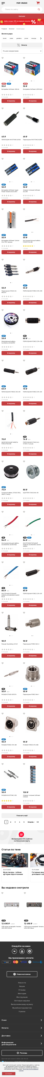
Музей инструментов (22, 1008)
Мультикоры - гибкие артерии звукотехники (13, 873)
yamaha (18, 38)
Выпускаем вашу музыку (22, 1004)
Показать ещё (22, 816)
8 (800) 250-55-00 (22, 1059)
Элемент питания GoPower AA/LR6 (31, 190)
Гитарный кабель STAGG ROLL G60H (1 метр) (11, 493)
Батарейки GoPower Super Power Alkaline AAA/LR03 (10, 190)
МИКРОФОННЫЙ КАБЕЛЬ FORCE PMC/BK (10, 443)
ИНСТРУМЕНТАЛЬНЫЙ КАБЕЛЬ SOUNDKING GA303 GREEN (32, 544)
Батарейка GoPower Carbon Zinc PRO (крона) (10, 241)
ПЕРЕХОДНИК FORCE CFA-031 (32, 593)
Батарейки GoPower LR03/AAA (32, 89)
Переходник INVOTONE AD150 (32, 140)
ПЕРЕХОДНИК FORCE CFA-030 (32, 291)
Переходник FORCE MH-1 (31, 694)
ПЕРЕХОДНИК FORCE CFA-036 (32, 341)
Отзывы (21, 990)
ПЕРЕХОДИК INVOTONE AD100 (11, 140)
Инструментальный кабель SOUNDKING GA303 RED (10, 544)
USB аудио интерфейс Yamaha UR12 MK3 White (11, 927)
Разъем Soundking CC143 (10, 644)
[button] (3, 38)
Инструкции (22, 997)
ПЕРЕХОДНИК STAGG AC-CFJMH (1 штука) (31, 443)
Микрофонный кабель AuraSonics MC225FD (8, 342)
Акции (22, 986)
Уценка (22, 1011)
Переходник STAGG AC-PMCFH (9, 291)
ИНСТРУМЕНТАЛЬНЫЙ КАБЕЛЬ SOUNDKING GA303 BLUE (10, 595)
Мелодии (22, 993)
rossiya (33, 38)
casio (11, 38)
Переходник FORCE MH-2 (31, 644)
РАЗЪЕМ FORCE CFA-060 (30, 745)
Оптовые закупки (22, 1001)
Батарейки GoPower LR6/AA (10, 89)
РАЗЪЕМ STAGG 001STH (9, 694)
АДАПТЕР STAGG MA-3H (30, 493)
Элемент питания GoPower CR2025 (31, 796)
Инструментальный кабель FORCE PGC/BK (31, 241)
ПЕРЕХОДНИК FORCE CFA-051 (11, 392)
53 (38, 822)
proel (26, 38)
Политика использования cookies (28, 1069)
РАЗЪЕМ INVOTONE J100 (9, 795)
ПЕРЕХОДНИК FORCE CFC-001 (32, 392)
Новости (22, 983)
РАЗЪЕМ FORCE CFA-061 (9, 745)
